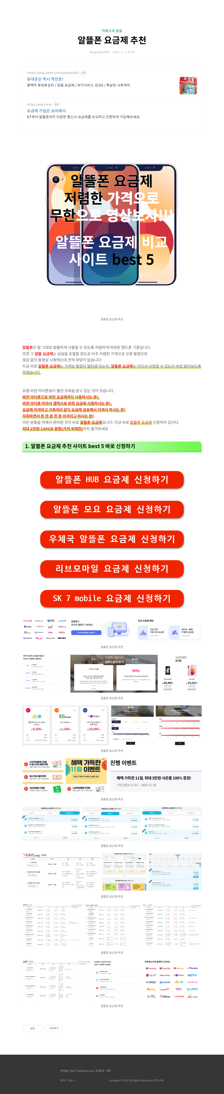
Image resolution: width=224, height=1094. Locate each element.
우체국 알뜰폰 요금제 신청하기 (112, 539)
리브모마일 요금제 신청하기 (112, 569)
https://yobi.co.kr (39, 104)
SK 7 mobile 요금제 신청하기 (112, 598)
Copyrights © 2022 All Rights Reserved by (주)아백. (136, 1080)
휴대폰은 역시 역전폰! (45, 79)
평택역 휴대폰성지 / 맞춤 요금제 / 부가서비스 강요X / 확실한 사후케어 (78, 85)
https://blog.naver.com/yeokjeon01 (53, 73)
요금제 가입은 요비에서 (46, 111)
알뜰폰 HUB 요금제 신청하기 (112, 479)
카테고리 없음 (112, 31)
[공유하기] (39, 1028)
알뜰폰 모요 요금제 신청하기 (112, 509)
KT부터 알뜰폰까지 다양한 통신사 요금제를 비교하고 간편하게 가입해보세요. (83, 117)
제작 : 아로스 (67, 1080)
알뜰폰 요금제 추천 (112, 40)
